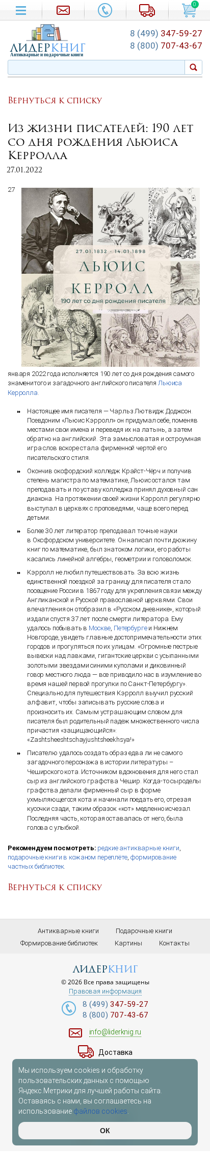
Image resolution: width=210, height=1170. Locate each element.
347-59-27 (166, 33)
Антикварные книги (68, 931)
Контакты (174, 943)
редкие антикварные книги (138, 848)
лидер (48, 48)
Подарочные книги (144, 931)
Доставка (115, 1052)
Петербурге (130, 628)
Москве (100, 628)
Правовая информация (105, 991)
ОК (105, 1131)
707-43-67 (166, 45)
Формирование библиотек (59, 943)
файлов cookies (100, 1111)
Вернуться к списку (55, 100)
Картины (128, 943)
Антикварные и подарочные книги (46, 54)
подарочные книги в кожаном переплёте (67, 857)
